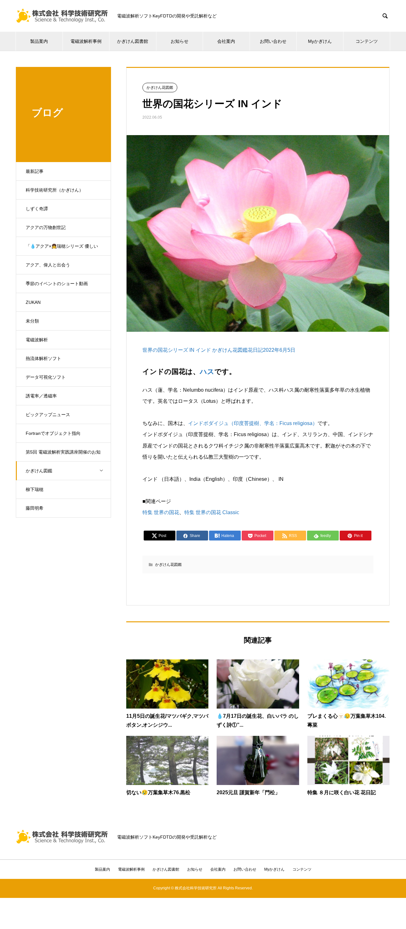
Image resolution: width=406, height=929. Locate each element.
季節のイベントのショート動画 (57, 283)
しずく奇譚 (37, 208)
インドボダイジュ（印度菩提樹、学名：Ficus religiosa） (253, 423)
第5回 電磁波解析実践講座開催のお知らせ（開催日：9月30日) (63, 455)
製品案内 (39, 41)
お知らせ (179, 41)
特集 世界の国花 (160, 512)
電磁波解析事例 (86, 41)
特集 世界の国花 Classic (211, 512)
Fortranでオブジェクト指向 (53, 433)
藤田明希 (34, 508)
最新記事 (34, 171)
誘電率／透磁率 (41, 395)
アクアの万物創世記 (46, 227)
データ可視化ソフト (46, 377)
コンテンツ (367, 41)
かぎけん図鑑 (39, 470)
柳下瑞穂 (34, 489)
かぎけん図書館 (132, 41)
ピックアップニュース (48, 414)
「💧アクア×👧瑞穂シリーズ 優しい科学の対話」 (62, 250)
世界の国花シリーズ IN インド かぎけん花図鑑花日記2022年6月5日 (218, 350)
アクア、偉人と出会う (48, 264)
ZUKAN (33, 302)
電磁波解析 (37, 339)
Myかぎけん (320, 41)
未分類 (32, 321)
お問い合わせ (273, 41)
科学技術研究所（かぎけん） (54, 190)
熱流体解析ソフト (43, 358)
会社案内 (226, 41)
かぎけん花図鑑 (160, 87)
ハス (207, 372)
